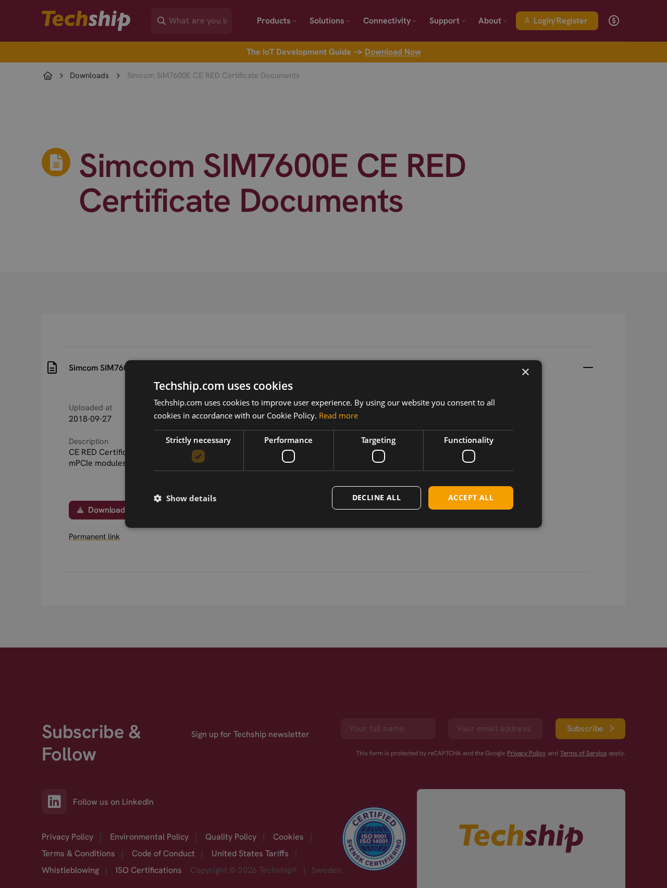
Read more (338, 415)
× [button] (525, 372)
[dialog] (333, 444)
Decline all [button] (376, 497)
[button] (185, 498)
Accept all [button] (470, 497)
